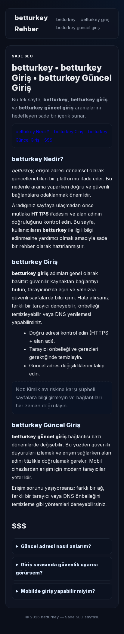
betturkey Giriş (68, 131)
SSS (48, 139)
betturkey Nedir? (32, 131)
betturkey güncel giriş (78, 27)
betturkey (66, 19)
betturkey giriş (95, 19)
